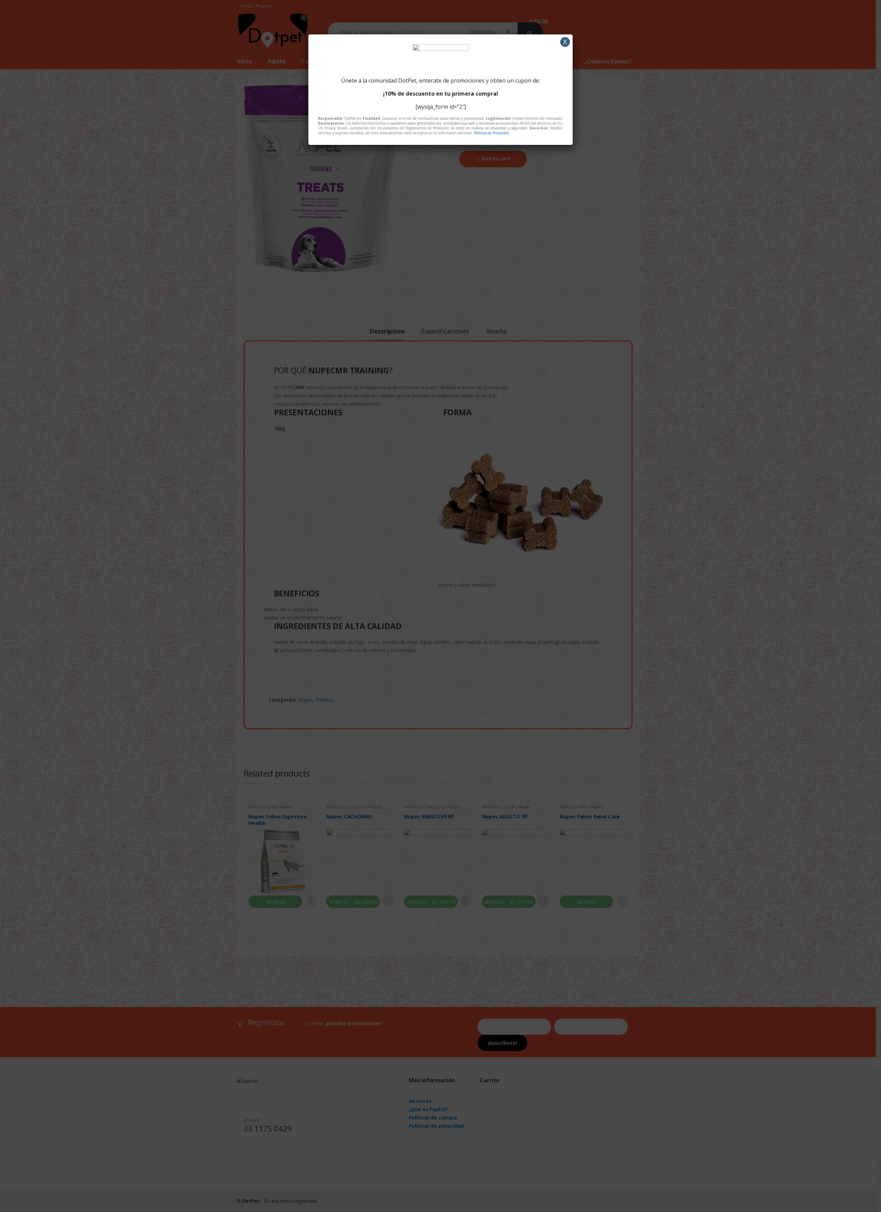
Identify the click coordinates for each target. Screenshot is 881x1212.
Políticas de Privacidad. (492, 132)
